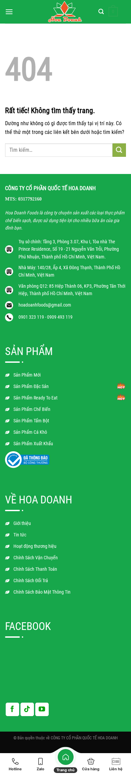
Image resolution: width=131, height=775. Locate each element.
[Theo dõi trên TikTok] (27, 709)
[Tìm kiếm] (101, 11)
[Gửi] (119, 149)
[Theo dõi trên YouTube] (42, 709)
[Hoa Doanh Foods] (65, 12)
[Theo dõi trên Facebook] (12, 709)
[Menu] (9, 11)
